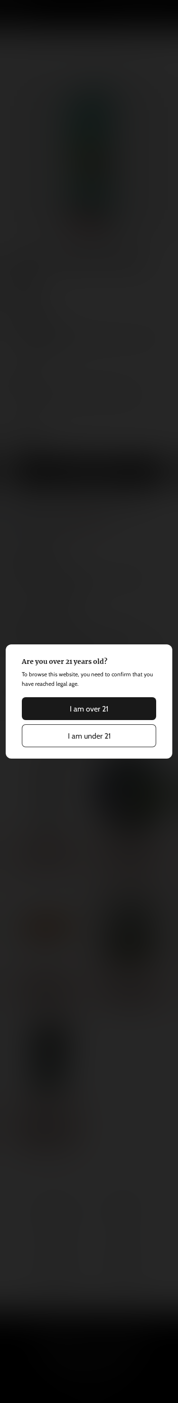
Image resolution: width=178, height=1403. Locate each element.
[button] (89, 708)
